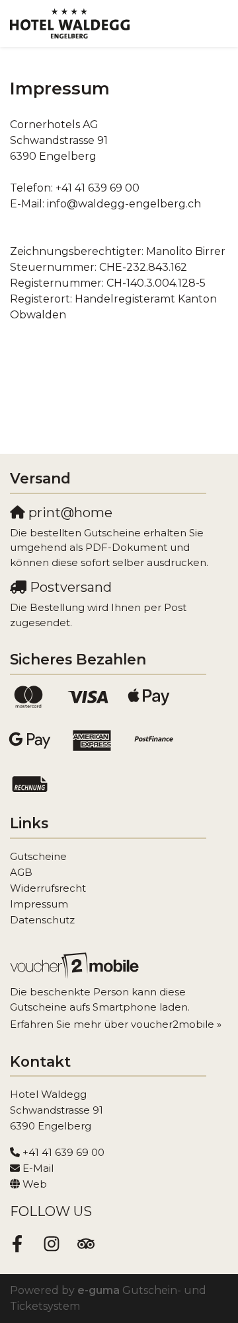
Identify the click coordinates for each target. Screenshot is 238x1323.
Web (34, 1184)
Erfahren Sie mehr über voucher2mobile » (115, 1024)
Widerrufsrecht (48, 888)
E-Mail (38, 1168)
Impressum (39, 904)
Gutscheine (38, 856)
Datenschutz (42, 919)
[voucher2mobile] (76, 965)
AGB (21, 872)
